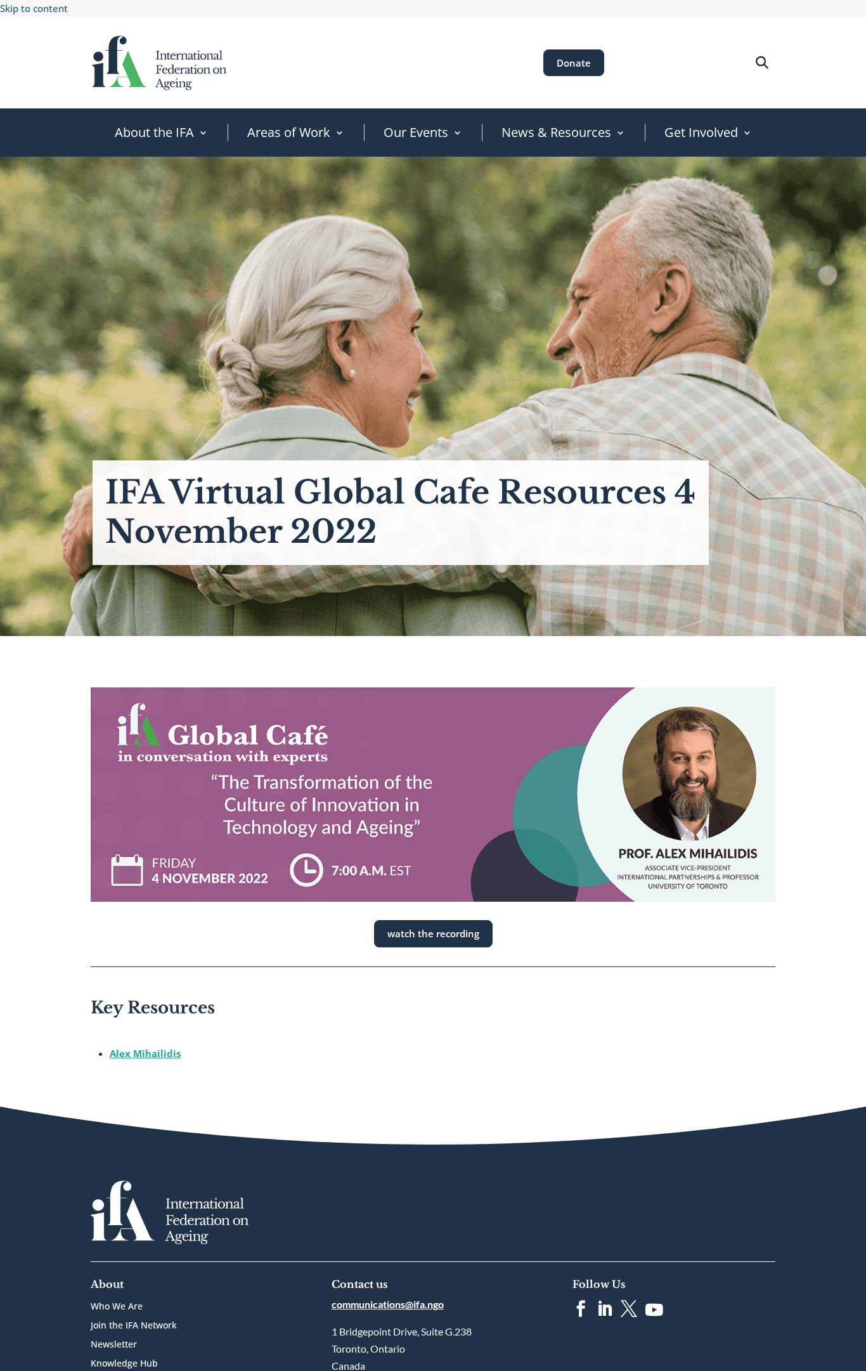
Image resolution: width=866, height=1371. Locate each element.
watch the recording (433, 933)
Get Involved (701, 132)
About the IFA (154, 132)
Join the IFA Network (134, 1326)
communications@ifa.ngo (388, 1304)
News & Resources (556, 132)
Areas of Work (288, 132)
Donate (574, 62)
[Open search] (761, 62)
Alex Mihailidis (145, 1053)
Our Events (416, 132)
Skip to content (34, 8)
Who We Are (117, 1307)
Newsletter (114, 1345)
